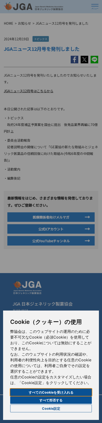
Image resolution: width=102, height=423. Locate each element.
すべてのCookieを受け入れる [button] (51, 392)
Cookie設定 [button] (51, 408)
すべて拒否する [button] (51, 400)
